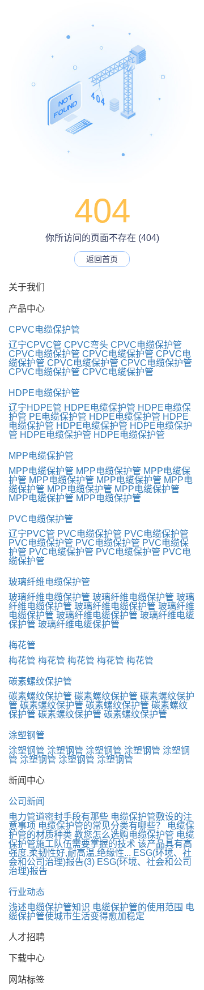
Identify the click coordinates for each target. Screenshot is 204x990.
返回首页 (102, 259)
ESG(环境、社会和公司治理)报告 (100, 866)
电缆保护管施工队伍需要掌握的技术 (101, 839)
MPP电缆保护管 (41, 455)
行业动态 (26, 892)
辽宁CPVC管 (35, 345)
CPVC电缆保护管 (44, 329)
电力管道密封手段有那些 (58, 816)
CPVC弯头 (86, 345)
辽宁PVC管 (31, 534)
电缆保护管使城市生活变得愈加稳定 (101, 911)
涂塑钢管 (26, 735)
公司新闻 (26, 801)
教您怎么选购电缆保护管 (124, 835)
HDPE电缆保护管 (44, 393)
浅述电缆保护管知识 (49, 907)
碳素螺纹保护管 (40, 681)
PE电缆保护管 (58, 416)
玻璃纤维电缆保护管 (49, 582)
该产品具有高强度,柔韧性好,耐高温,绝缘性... (100, 848)
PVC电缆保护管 (40, 519)
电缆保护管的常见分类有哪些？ (101, 825)
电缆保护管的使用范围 (137, 907)
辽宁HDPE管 (35, 407)
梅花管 (22, 645)
